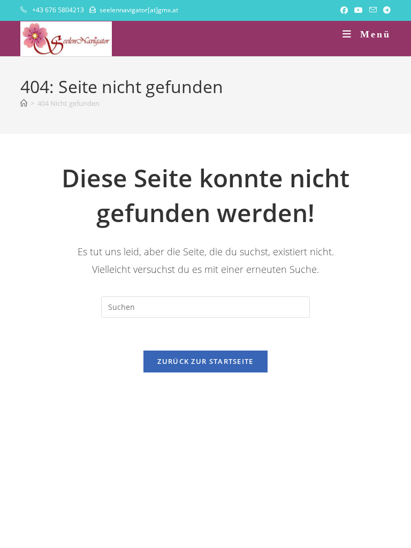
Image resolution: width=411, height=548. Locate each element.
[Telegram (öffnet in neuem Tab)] (385, 10)
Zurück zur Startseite (205, 361)
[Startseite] (23, 103)
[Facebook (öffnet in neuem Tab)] (344, 10)
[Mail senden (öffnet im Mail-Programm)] (373, 10)
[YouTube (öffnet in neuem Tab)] (358, 10)
